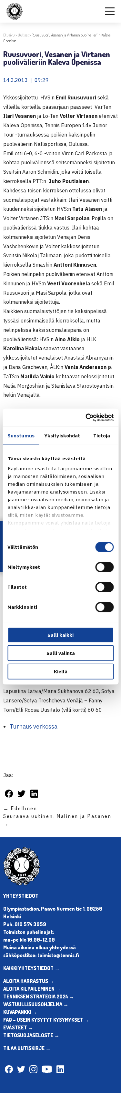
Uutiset (23, 35)
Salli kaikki (60, 635)
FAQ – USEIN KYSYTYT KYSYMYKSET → (46, 1019)
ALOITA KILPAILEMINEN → (32, 989)
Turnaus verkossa (33, 726)
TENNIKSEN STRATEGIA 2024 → (38, 996)
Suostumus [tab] (21, 435)
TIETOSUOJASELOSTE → (31, 1035)
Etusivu (9, 35)
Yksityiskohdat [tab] (62, 435)
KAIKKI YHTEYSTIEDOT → (31, 968)
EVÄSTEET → (18, 1027)
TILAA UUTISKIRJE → (27, 1048)
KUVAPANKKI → (20, 1012)
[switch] (104, 567)
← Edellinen (20, 808)
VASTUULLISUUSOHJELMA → (35, 1004)
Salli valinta (60, 653)
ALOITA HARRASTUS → (28, 981)
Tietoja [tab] (101, 435)
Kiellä (60, 671)
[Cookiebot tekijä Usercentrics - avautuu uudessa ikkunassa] (86, 418)
